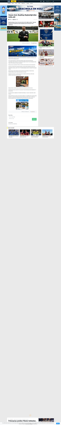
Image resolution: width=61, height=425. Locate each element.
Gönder (35, 119)
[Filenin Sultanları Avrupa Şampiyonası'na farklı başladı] (46, 421)
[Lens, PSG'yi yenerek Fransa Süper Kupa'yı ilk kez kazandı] (47, 132)
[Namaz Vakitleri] (43, 1)
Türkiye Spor (11, 13)
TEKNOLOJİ (23, 3)
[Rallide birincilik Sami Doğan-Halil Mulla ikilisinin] (24, 132)
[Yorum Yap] (17, 19)
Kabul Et (58, 423)
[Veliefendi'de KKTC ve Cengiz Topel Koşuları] (46, 43)
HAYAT (13, 3)
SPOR (16, 3)
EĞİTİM (31, 3)
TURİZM (27, 3)
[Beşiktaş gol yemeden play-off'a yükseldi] (46, 15)
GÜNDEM (9, 3)
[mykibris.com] (12, 1)
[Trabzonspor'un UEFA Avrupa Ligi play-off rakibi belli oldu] (46, 52)
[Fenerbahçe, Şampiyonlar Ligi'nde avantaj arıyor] (13, 132)
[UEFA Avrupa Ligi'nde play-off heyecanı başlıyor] (36, 132)
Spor (8, 13)
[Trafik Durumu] (40, 1)
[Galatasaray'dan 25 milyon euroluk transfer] (46, 62)
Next (53, 63)
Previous (39, 63)
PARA (19, 3)
